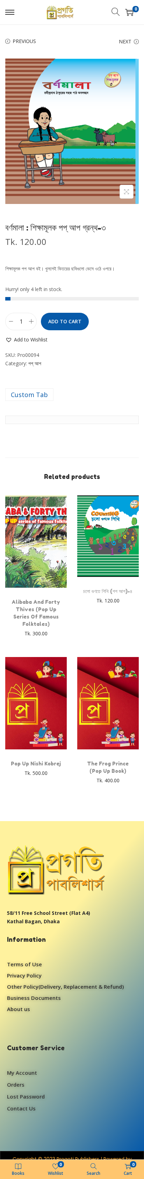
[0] (129, 12)
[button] (26, 340)
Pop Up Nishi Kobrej (36, 764)
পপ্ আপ (34, 363)
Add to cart (64, 321)
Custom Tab (29, 394)
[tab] (72, 394)
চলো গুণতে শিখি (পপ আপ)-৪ (107, 591)
